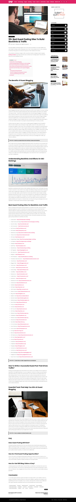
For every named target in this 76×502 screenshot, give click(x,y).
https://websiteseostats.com (25, 280)
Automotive (43, 1)
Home (15, 1)
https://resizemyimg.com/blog (23, 248)
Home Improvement (54, 57)
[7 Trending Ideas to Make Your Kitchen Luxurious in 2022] (64, 59)
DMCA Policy (65, 499)
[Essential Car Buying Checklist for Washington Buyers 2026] (64, 67)
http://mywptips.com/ (21, 245)
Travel (34, 1)
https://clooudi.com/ (18, 339)
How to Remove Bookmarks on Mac (55, 77)
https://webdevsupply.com (23, 300)
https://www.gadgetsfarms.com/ (24, 354)
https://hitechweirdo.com (23, 324)
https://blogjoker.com (20, 293)
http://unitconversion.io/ (23, 226)
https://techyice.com (19, 304)
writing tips (31, 488)
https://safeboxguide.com (23, 298)
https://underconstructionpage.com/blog (30, 221)
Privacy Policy (60, 499)
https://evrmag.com (18, 330)
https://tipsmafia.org (19, 322)
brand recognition (25, 485)
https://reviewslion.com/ (22, 274)
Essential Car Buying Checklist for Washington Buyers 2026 (55, 68)
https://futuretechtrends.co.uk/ (26, 356)
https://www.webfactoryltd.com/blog (26, 232)
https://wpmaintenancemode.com (25, 335)
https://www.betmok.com (20, 332)
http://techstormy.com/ (21, 348)
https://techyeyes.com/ (21, 265)
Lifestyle (52, 1)
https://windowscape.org (22, 313)
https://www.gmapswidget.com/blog (28, 239)
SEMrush (20, 488)
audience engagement (13, 485)
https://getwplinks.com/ (20, 337)
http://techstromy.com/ (21, 350)
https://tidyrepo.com (19, 243)
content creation (32, 485)
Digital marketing (39, 485)
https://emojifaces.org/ (21, 343)
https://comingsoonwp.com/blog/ (23, 241)
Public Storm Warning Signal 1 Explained (41, 493)
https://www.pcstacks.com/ (22, 267)
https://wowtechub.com (21, 319)
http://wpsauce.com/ (20, 237)
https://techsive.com (19, 306)
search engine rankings (13, 488)
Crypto (25, 1)
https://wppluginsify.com (22, 250)
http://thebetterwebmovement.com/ (31, 258)
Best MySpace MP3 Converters (15, 493)
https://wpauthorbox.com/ (23, 252)
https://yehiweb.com (19, 285)
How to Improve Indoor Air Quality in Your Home (56, 83)
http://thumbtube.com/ (22, 261)
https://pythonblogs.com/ (22, 269)
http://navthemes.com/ (21, 228)
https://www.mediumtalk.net (22, 295)
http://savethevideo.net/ (23, 224)
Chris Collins (13, 44)
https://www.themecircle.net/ (23, 234)
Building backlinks (12, 54)
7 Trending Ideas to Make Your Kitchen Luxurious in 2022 (55, 60)
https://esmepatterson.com (24, 326)
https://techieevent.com (21, 282)
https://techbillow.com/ (21, 271)
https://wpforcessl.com (22, 308)
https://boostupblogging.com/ (24, 352)
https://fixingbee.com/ (20, 346)
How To (37, 1)
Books (48, 1)
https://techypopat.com (21, 328)
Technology (20, 1)
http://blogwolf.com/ (20, 254)
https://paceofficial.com (21, 302)
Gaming (30, 1)
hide (15, 60)
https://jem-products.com (22, 289)
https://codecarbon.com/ (22, 276)
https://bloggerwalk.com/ (22, 263)
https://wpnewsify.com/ (21, 230)
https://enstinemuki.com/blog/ (23, 219)
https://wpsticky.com (19, 311)
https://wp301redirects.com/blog (25, 256)
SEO (23, 488)
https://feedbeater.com (21, 315)
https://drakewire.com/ (21, 341)
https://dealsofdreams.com (24, 291)
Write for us (57, 1)
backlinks (19, 485)
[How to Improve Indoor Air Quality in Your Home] (64, 83)
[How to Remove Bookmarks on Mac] (64, 76)
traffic (27, 488)
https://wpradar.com (19, 287)
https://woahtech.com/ (21, 278)
